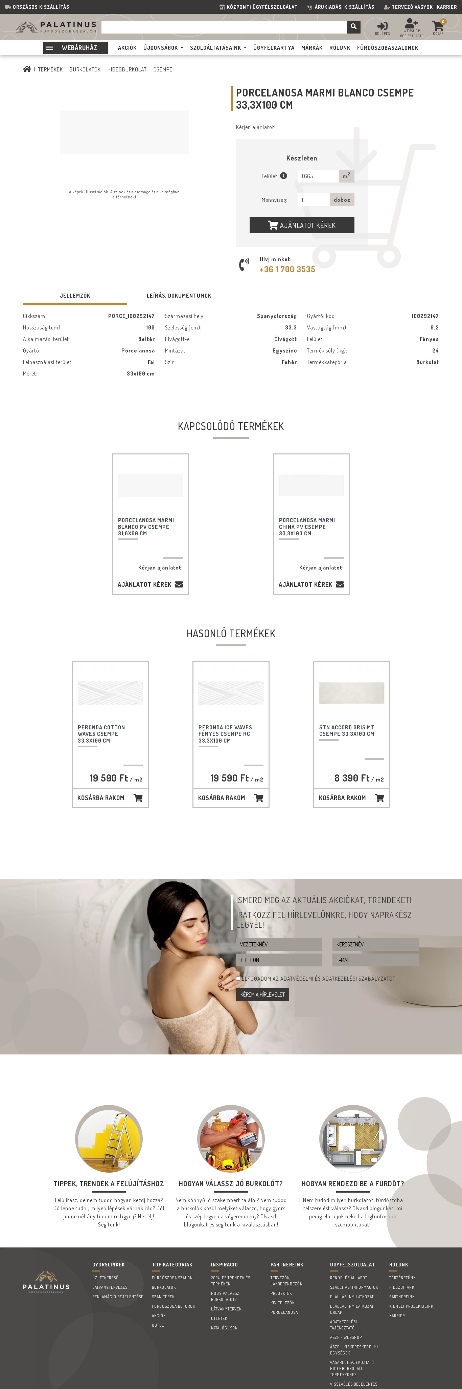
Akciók (159, 1315)
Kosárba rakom (100, 798)
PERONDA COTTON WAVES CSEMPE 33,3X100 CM (101, 734)
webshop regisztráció (412, 33)
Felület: (271, 176)
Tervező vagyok (412, 7)
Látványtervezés (110, 1287)
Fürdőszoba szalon (172, 1277)
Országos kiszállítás (41, 7)
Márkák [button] (312, 47)
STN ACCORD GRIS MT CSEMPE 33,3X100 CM (347, 730)
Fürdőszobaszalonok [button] (387, 47)
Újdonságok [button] (160, 47)
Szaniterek (163, 1296)
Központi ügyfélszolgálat (263, 7)
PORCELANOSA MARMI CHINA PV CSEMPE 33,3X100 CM (307, 526)
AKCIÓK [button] (127, 47)
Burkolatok (85, 69)
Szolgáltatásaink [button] (215, 47)
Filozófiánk (401, 1287)
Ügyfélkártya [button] (274, 47)
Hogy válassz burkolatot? (225, 1296)
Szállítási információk (354, 1287)
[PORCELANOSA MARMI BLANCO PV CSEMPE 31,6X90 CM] (150, 486)
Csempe (163, 69)
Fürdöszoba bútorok (173, 1306)
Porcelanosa (284, 1312)
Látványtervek (226, 1308)
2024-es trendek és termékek (230, 1280)
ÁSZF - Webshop (346, 1337)
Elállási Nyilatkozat (352, 1296)
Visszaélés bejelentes (353, 1384)
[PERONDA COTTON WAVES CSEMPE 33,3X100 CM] (110, 693)
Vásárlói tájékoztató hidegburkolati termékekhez (352, 1368)
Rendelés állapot (348, 1277)
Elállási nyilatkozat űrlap (352, 1309)
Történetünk (402, 1277)
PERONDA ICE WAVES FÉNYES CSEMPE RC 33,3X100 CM (225, 734)
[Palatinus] (27, 69)
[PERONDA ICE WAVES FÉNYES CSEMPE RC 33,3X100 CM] (231, 693)
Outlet (159, 1325)
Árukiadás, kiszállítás (344, 7)
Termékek (50, 69)
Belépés (382, 33)
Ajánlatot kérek (307, 225)
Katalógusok (224, 1327)
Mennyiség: (274, 199)
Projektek (281, 1293)
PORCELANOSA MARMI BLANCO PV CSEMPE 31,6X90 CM (146, 526)
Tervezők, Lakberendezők (286, 1280)
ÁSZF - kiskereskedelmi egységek (354, 1349)
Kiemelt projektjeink (411, 1306)
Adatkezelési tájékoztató (343, 1324)
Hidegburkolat (127, 69)
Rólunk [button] (339, 47)
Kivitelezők (283, 1302)
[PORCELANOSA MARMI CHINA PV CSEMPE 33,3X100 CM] (311, 486)
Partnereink (402, 1296)
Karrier (447, 7)
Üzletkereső (105, 1277)
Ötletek (219, 1318)
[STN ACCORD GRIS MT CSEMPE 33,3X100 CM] (351, 693)
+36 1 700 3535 (288, 269)
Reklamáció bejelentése (117, 1296)
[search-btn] (354, 27)
